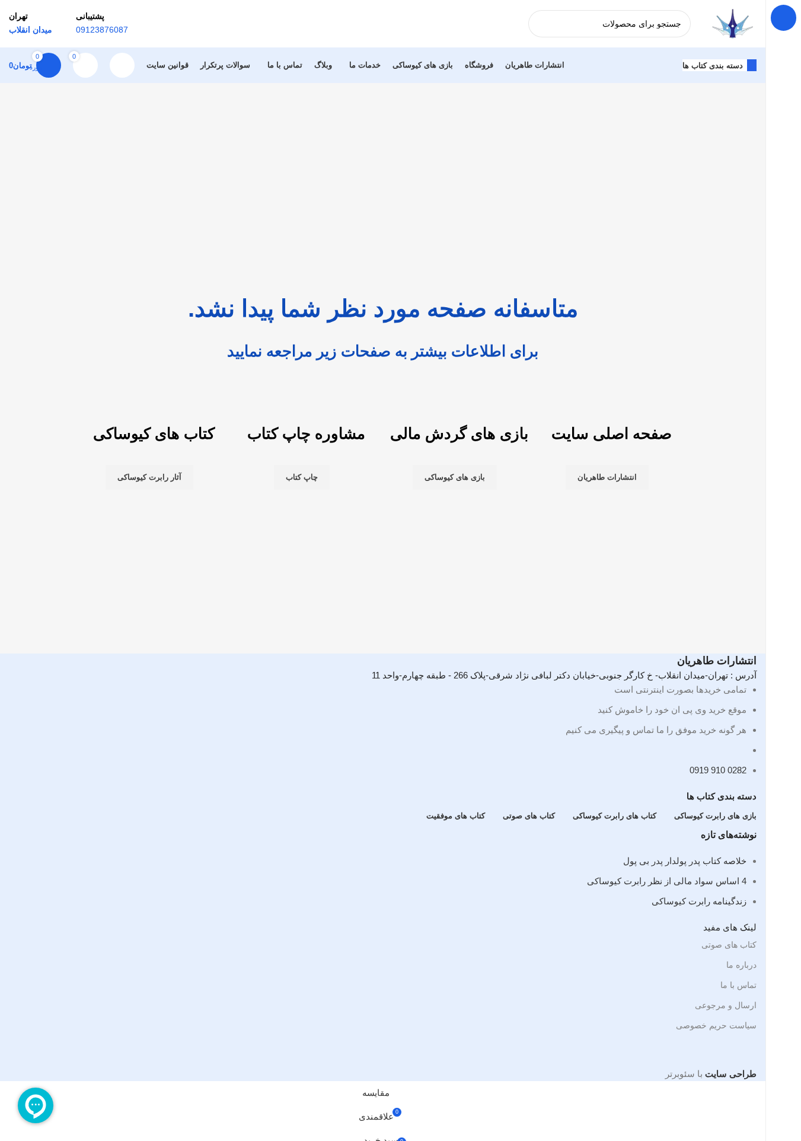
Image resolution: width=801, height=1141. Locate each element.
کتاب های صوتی (729, 944)
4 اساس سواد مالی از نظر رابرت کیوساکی (666, 881)
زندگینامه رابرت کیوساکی (699, 901)
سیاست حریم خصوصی (716, 1025)
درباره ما (741, 965)
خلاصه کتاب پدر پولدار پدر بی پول (684, 861)
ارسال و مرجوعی (726, 1005)
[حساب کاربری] (122, 65)
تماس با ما (738, 985)
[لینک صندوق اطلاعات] (382, 41)
